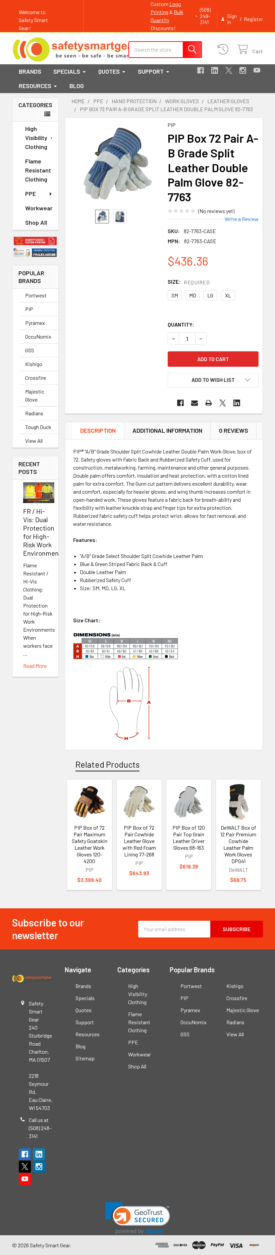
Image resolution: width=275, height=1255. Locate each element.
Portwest (36, 295)
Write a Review (242, 219)
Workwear (39, 208)
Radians (34, 413)
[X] (229, 70)
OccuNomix (38, 336)
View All (34, 440)
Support (151, 71)
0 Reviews (233, 430)
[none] (118, 164)
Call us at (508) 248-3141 (40, 1128)
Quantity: (181, 324)
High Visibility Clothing (36, 137)
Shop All (36, 222)
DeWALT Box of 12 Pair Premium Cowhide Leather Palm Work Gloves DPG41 (238, 844)
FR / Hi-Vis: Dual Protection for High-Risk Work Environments (43, 532)
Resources (35, 85)
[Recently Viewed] (224, 49)
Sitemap (85, 1058)
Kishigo (33, 364)
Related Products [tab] (107, 764)
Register (253, 19)
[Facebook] (201, 70)
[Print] (209, 403)
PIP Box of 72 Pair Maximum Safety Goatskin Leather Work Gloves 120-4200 (89, 844)
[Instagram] (243, 70)
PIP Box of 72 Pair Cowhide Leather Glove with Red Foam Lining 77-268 (139, 840)
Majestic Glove (34, 395)
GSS (29, 350)
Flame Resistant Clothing (38, 170)
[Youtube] (257, 70)
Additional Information (167, 430)
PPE (30, 193)
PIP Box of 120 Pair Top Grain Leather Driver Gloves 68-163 (188, 837)
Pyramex (35, 323)
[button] (35, 241)
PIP (29, 309)
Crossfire (35, 377)
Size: (189, 281)
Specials (66, 71)
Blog (76, 85)
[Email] (194, 403)
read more (35, 666)
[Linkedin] (215, 70)
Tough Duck (38, 427)
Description (98, 430)
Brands (30, 71)
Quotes (109, 71)
